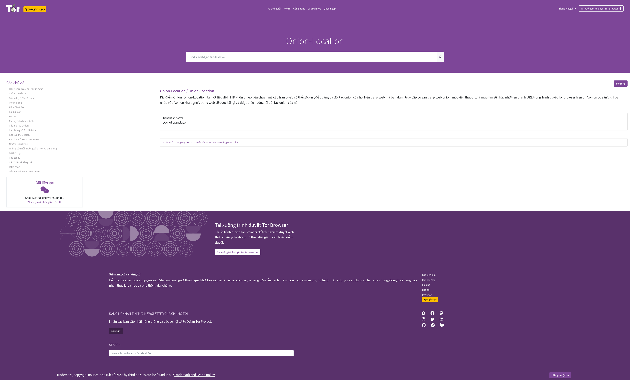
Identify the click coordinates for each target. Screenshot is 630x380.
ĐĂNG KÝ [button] (116, 331)
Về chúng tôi (274, 8)
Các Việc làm (429, 274)
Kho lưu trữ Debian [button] (19, 134)
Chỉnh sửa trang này (174, 142)
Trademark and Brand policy (194, 375)
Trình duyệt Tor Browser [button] (22, 98)
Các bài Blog (314, 8)
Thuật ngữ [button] (14, 157)
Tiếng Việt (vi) (566, 8)
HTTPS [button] (13, 116)
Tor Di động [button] (15, 102)
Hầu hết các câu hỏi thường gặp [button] (26, 88)
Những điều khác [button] (18, 144)
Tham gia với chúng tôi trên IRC (45, 202)
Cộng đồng (299, 8)
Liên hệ (426, 284)
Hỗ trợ (287, 8)
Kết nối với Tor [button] (17, 107)
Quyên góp (330, 8)
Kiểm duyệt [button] (15, 111)
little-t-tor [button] (14, 166)
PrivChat (426, 294)
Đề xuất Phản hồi (196, 142)
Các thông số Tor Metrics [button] (22, 130)
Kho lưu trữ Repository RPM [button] (24, 139)
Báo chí (426, 289)
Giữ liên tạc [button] (15, 153)
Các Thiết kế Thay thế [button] (20, 162)
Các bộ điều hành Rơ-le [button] (21, 121)
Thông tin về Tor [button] (18, 93)
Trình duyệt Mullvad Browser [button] (25, 171)
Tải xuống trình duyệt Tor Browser (599, 8)
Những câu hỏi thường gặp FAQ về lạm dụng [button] (33, 148)
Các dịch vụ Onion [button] (19, 125)
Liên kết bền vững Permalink (223, 142)
